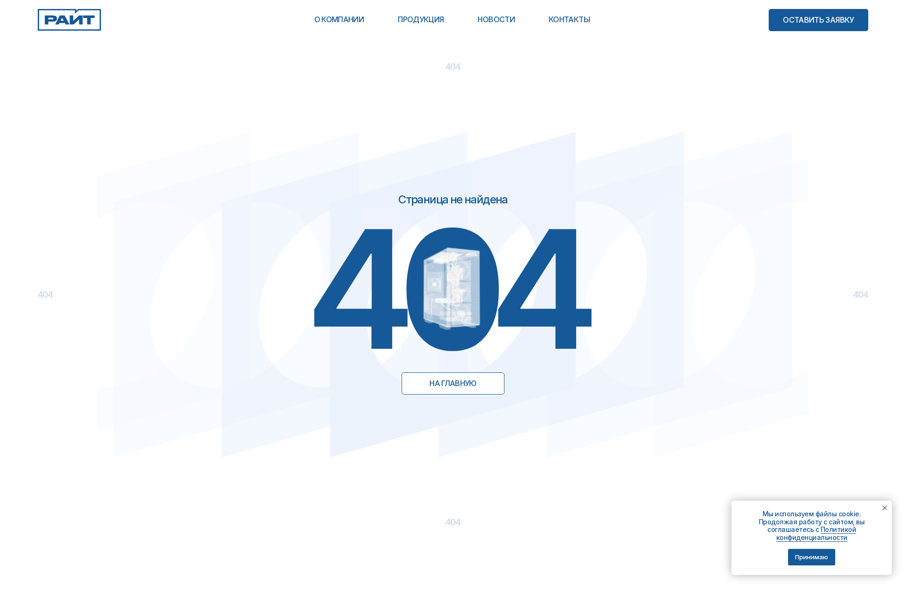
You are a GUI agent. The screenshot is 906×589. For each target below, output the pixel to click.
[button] (818, 20)
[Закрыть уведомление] (884, 508)
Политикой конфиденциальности (816, 533)
